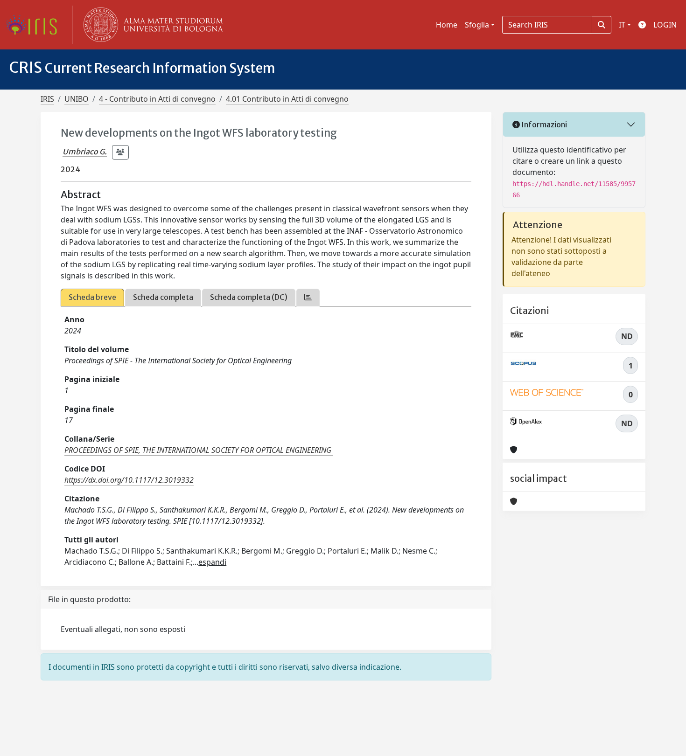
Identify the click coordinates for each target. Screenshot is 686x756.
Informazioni (543, 124)
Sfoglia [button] (477, 25)
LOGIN (665, 25)
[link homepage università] (151, 25)
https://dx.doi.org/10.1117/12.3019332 (129, 480)
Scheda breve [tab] (92, 297)
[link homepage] (35, 24)
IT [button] (622, 25)
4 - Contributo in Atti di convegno (157, 99)
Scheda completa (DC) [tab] (248, 297)
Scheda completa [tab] (163, 297)
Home (446, 25)
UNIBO (76, 99)
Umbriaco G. (85, 151)
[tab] (308, 297)
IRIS (47, 99)
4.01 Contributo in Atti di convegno (287, 99)
